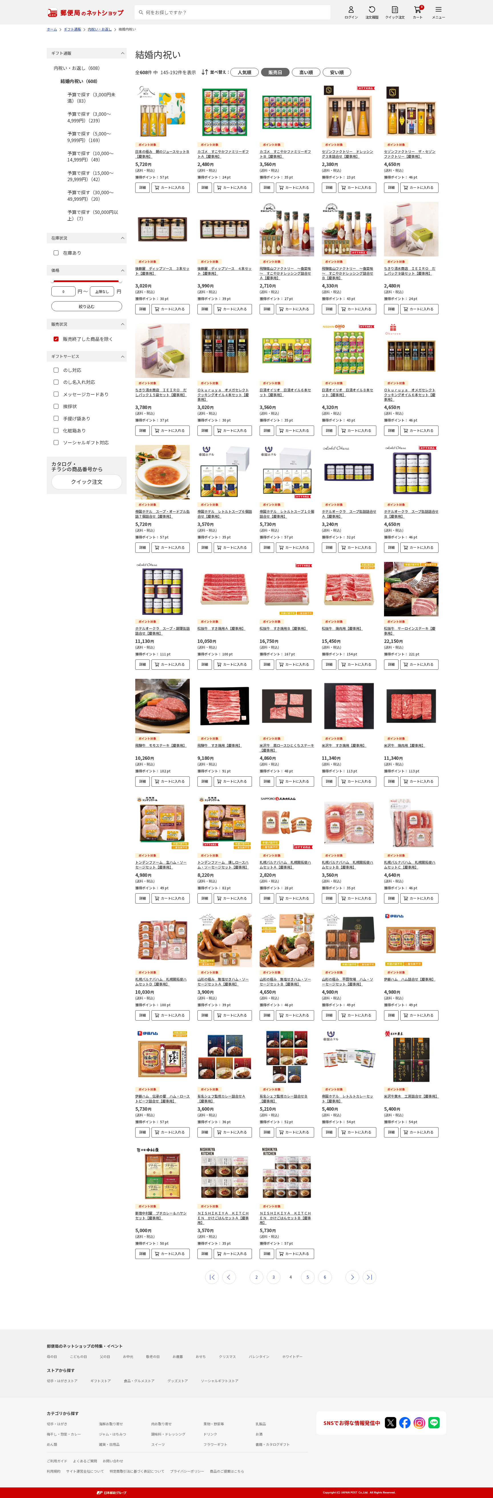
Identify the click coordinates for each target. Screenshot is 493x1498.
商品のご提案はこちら (227, 1471)
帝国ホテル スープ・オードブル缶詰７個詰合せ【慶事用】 (162, 514)
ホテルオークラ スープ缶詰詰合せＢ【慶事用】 (411, 514)
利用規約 (53, 1471)
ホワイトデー (292, 1356)
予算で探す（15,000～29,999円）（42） (90, 176)
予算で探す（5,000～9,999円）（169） (89, 136)
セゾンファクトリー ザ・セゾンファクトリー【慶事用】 (409, 154)
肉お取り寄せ (161, 1423)
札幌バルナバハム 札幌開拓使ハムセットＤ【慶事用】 (161, 981)
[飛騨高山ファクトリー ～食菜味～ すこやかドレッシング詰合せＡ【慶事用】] (287, 229)
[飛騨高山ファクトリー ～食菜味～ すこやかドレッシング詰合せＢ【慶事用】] (349, 229)
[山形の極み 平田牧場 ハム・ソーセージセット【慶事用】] (349, 940)
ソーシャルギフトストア (220, 1380)
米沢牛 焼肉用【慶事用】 (404, 745)
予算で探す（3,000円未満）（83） (91, 97)
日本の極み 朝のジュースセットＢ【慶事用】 (162, 154)
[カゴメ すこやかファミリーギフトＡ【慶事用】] (224, 112)
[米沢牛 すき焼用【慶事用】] (349, 706)
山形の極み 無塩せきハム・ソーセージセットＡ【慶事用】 (223, 981)
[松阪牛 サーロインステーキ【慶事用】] (411, 589)
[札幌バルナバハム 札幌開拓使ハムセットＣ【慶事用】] (411, 823)
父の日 (105, 1356)
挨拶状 (70, 406)
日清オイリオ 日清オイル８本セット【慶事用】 (347, 392)
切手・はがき (57, 1423)
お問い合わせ (113, 1460)
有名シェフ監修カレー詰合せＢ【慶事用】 (284, 1098)
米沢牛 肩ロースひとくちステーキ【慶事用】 (287, 747)
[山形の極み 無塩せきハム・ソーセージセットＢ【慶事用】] (287, 940)
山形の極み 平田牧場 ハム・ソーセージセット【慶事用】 (347, 981)
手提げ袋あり (76, 418)
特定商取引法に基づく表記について (137, 1471)
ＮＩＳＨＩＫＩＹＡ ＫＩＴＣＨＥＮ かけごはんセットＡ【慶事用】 (223, 1217)
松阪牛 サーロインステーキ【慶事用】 (409, 630)
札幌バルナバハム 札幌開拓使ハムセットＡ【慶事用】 (285, 864)
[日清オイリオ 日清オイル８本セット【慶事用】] (349, 350)
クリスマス (227, 1356)
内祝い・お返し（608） (78, 67)
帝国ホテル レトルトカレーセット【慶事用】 (347, 1098)
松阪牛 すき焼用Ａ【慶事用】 (221, 628)
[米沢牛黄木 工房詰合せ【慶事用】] (411, 1057)
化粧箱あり (74, 430)
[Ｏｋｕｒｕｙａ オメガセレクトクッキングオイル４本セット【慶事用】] (224, 350)
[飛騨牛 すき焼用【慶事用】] (224, 706)
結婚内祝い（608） (80, 81)
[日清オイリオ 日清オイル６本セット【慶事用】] (287, 350)
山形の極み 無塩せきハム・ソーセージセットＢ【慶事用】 (285, 981)
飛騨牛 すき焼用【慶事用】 (219, 745)
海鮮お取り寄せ (111, 1423)
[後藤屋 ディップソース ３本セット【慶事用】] (162, 229)
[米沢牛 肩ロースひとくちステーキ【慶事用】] (287, 706)
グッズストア (177, 1380)
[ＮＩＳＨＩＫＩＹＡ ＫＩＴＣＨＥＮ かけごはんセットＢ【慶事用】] (287, 1174)
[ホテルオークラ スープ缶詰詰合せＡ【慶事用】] (349, 472)
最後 (369, 1277)
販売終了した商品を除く (88, 338)
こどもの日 (78, 1356)
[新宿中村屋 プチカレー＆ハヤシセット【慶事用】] (162, 1174)
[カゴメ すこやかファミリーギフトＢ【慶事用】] (287, 112)
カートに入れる (173, 187)
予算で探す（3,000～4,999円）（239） (89, 117)
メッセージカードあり (86, 394)
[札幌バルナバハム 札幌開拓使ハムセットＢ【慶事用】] (349, 823)
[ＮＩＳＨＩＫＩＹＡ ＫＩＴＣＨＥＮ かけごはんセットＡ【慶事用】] (224, 1174)
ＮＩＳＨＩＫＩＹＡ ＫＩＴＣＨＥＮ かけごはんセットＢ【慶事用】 (285, 1217)
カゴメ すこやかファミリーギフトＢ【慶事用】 (285, 154)
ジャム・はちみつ (112, 1434)
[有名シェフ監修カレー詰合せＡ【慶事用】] (224, 1057)
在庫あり (72, 252)
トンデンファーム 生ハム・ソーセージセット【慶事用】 (161, 864)
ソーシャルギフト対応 (86, 442)
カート (418, 17)
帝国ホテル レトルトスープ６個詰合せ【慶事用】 (224, 514)
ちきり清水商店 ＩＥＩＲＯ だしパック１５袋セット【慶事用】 (161, 392)
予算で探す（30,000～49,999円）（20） (90, 195)
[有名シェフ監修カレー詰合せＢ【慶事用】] (287, 1057)
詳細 (142, 187)
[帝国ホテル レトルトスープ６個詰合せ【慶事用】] (224, 472)
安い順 (337, 72)
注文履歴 (372, 17)
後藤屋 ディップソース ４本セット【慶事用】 (224, 271)
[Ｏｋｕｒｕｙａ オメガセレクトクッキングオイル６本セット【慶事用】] (411, 350)
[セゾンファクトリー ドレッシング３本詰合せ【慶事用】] (349, 112)
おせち (201, 1356)
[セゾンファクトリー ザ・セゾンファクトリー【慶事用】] (411, 112)
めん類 (52, 1444)
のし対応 (72, 370)
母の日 (52, 1356)
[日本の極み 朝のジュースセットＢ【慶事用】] (162, 112)
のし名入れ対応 (79, 381)
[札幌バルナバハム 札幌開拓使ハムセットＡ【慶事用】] (287, 823)
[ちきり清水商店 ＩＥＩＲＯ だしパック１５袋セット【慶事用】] (162, 350)
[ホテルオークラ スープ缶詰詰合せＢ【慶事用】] (411, 472)
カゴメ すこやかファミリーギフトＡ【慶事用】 (223, 154)
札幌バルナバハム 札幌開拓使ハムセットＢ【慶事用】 (347, 864)
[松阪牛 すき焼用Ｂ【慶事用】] (287, 589)
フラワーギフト (215, 1444)
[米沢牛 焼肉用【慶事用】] (411, 706)
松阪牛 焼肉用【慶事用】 (342, 628)
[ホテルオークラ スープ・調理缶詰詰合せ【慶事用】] (162, 589)
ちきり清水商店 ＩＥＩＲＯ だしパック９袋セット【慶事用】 (409, 271)
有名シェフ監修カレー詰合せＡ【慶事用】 (221, 1098)
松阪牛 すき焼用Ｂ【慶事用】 (284, 628)
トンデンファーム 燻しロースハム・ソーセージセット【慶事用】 (223, 864)
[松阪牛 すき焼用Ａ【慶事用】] (224, 589)
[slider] (52, 280)
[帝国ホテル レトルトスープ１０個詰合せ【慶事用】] (287, 472)
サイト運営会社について (85, 1471)
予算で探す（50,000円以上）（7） (92, 215)
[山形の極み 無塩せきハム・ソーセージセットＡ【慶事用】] (224, 940)
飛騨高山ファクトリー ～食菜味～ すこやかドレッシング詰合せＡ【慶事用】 (285, 273)
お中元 (128, 1356)
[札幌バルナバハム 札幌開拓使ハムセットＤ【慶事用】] (162, 940)
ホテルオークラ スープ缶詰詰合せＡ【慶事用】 (349, 514)
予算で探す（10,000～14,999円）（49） (90, 156)
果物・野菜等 (213, 1423)
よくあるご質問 (85, 1460)
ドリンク (210, 1434)
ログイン (351, 17)
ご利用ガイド (57, 1460)
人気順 (244, 72)
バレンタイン (259, 1356)
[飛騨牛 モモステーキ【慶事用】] (162, 706)
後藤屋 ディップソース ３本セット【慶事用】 (162, 271)
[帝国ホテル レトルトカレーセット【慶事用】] (349, 1057)
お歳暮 (178, 1356)
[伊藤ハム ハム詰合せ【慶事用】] (411, 940)
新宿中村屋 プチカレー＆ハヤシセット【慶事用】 (161, 1215)
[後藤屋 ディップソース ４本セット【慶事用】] (224, 229)
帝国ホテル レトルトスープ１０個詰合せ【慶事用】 (287, 514)
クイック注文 (395, 17)
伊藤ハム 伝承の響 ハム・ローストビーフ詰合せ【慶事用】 (162, 1098)
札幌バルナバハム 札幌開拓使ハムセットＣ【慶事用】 (409, 864)
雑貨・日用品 (109, 1444)
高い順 (306, 72)
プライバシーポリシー (187, 1471)
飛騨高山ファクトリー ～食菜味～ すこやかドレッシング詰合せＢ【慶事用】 (347, 273)
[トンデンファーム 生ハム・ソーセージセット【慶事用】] (162, 823)
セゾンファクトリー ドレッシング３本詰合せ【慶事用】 (347, 154)
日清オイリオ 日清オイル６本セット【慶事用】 (285, 392)
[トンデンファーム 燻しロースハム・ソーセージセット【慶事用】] (224, 823)
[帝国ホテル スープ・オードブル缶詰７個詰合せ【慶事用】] (162, 472)
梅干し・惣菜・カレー (64, 1434)
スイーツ (158, 1444)
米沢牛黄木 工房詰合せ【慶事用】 (411, 1096)
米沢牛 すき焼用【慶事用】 (344, 745)
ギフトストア (100, 1380)
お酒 (259, 1434)
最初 (212, 1277)
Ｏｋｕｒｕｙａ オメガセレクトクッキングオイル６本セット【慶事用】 (409, 394)
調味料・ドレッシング (168, 1434)
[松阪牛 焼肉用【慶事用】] (349, 589)
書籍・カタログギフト (273, 1444)
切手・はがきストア (62, 1380)
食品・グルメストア (139, 1380)
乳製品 (261, 1423)
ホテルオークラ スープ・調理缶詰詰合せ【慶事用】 (162, 630)
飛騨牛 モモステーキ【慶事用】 (161, 745)
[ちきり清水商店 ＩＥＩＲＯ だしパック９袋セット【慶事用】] (411, 229)
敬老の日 (153, 1356)
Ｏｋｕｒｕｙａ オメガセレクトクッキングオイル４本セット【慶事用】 (223, 394)
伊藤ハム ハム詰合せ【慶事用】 (409, 979)
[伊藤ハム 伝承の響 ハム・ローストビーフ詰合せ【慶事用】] (162, 1057)
